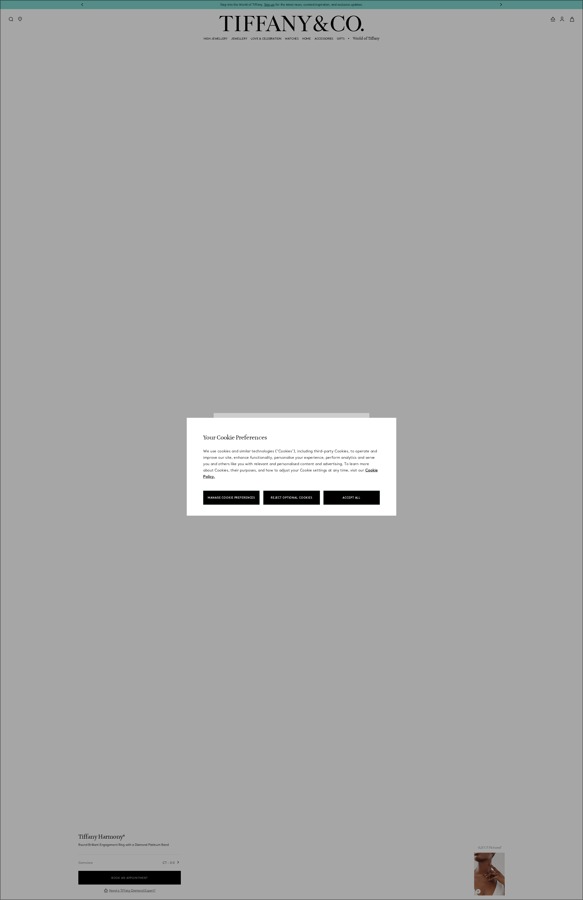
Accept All (352, 497)
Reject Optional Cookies (291, 497)
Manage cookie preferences (231, 497)
